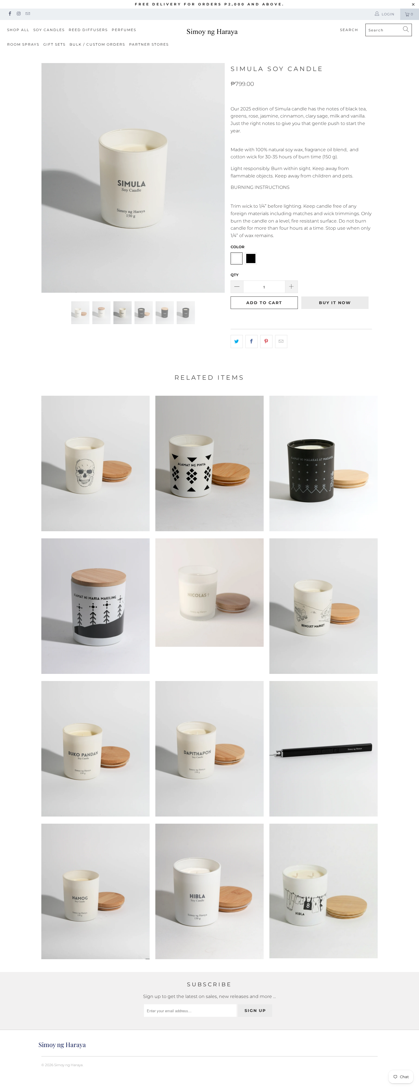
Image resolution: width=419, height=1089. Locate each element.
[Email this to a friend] (281, 341)
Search (349, 30)
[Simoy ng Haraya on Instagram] (18, 14)
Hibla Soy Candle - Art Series (323, 891)
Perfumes (124, 30)
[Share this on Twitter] (237, 341)
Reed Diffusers (88, 30)
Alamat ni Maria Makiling (95, 606)
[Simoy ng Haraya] (212, 31)
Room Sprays (23, 44)
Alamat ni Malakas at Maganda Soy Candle (323, 463)
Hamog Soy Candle (95, 891)
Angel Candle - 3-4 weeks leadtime (209, 592)
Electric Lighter (323, 749)
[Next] (215, 178)
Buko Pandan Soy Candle (95, 749)
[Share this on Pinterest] (266, 341)
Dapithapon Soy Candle (209, 749)
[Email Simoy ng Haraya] (27, 14)
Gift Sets (54, 44)
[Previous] (51, 178)
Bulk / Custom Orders (97, 44)
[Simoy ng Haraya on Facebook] (9, 14)
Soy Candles (49, 30)
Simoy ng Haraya (68, 1065)
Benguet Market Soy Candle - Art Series (323, 606)
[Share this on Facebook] (251, 341)
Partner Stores (149, 44)
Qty (235, 274)
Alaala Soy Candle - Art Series (95, 463)
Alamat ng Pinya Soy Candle (209, 463)
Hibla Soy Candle (209, 891)
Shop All (18, 30)
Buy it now (335, 302)
